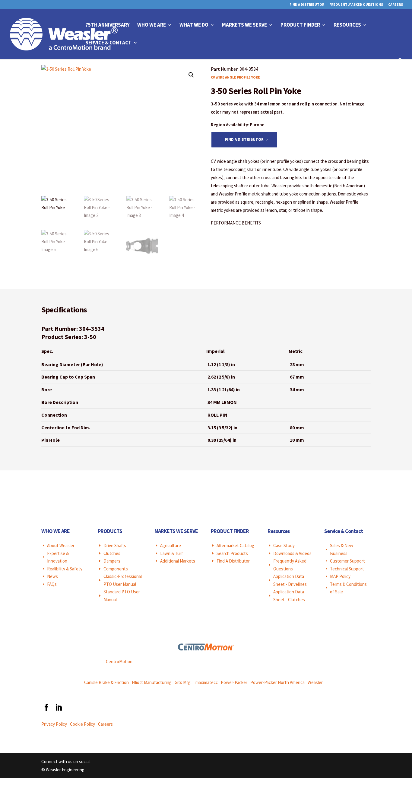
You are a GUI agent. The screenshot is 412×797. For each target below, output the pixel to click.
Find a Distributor (244, 139)
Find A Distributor (307, 5)
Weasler (315, 682)
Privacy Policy (54, 724)
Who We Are (151, 25)
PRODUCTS (110, 531)
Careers (395, 5)
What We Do (193, 25)
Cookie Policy (82, 724)
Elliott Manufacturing (152, 682)
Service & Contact (108, 43)
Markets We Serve (244, 25)
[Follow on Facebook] (46, 707)
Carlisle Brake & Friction (106, 682)
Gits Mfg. (183, 682)
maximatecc (206, 682)
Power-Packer (234, 682)
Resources (347, 25)
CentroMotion (119, 661)
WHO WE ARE (55, 531)
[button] (191, 74)
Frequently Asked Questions (356, 5)
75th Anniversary (107, 25)
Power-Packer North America (277, 682)
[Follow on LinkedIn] (58, 707)
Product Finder (300, 25)
